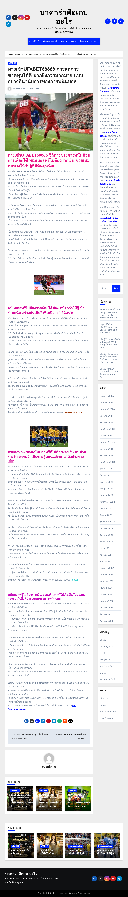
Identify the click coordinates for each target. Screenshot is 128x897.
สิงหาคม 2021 (106, 561)
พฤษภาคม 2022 (107, 502)
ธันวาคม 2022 (106, 455)
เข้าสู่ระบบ (104, 698)
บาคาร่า (103, 673)
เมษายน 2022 (106, 508)
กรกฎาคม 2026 (107, 396)
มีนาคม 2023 (106, 436)
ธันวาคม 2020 (106, 614)
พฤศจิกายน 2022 (108, 462)
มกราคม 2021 (106, 608)
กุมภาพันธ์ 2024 (107, 409)
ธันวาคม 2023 (106, 422)
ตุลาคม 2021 (106, 548)
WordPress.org (107, 718)
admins (19, 88)
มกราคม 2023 (106, 449)
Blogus (71, 893)
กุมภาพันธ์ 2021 (107, 601)
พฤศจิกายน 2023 (107, 429)
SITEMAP (34, 41)
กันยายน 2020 (106, 621)
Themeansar (84, 893)
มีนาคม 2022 (106, 515)
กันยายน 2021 (106, 555)
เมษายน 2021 (106, 588)
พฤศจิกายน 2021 (107, 541)
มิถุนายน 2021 (106, 574)
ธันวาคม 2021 (106, 535)
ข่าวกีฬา (103, 653)
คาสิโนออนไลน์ (107, 666)
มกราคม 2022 (106, 528)
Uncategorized (107, 646)
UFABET (12, 63)
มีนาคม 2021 (106, 594)
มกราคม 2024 (106, 416)
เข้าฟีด (103, 705)
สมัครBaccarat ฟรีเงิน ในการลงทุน (59, 41)
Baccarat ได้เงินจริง (89, 41)
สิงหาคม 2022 (106, 482)
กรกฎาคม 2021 (107, 568)
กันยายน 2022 (106, 475)
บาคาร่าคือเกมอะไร (21, 874)
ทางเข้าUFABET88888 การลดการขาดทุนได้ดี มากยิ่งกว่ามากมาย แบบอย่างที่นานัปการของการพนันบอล (45, 75)
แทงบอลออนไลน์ (107, 679)
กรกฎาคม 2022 (107, 488)
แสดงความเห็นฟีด (108, 711)
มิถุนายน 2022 (106, 495)
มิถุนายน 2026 (106, 402)
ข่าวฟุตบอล (105, 660)
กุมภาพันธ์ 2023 (107, 442)
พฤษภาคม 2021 (107, 581)
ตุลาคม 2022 (106, 469)
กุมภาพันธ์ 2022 (107, 522)
